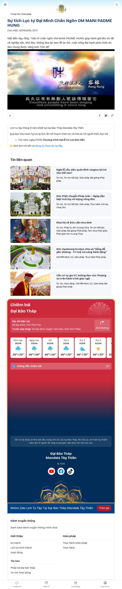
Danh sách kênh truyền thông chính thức (34, 527)
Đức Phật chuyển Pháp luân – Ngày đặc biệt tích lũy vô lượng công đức (80, 198)
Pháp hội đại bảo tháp (23, 567)
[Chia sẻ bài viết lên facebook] (99, 115)
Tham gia (104, 508)
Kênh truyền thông (23, 520)
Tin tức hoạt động (21, 572)
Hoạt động (17, 552)
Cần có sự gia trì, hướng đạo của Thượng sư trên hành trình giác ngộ (81, 277)
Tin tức (15, 561)
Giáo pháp (26, 14)
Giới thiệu (17, 536)
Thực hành (69, 547)
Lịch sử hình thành (21, 547)
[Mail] (106, 115)
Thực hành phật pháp (75, 543)
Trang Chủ (15, 14)
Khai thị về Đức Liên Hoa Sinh (74, 222)
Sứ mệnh (16, 543)
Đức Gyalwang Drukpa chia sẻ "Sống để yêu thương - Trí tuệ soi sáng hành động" (81, 251)
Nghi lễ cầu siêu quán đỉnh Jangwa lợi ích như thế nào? (81, 171)
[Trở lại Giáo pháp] (10, 115)
